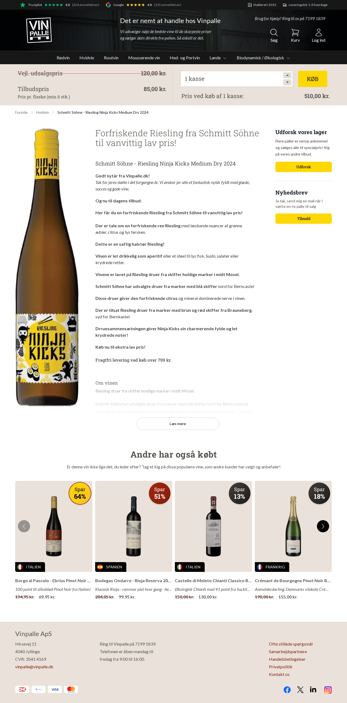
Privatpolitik (281, 666)
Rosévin (111, 57)
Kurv (295, 40)
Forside (21, 112)
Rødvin (63, 57)
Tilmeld (303, 218)
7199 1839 (315, 18)
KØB (313, 79)
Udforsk (303, 166)
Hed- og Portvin (185, 57)
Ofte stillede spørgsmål (291, 643)
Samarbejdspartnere (288, 651)
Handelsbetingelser (287, 659)
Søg (274, 40)
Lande (215, 57)
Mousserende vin (144, 57)
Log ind (318, 40)
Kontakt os (279, 674)
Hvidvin (86, 57)
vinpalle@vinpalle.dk (34, 666)
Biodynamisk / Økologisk (261, 57)
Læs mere (178, 423)
